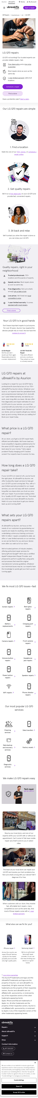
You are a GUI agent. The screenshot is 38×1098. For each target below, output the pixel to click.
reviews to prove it (18, 333)
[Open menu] (4, 7)
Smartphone (15, 15)
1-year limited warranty (16, 78)
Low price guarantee (10, 975)
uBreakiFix (11, 2)
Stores (23, 2)
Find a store (11, 310)
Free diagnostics (14, 64)
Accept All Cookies (19, 1092)
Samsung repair (27, 948)
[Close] (35, 1062)
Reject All (19, 1086)
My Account (32, 2)
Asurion (4, 2)
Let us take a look (20, 291)
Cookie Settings (19, 1080)
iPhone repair (9, 948)
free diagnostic (15, 194)
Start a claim (24, 99)
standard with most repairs (17, 305)
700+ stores (21, 152)
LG (22, 15)
